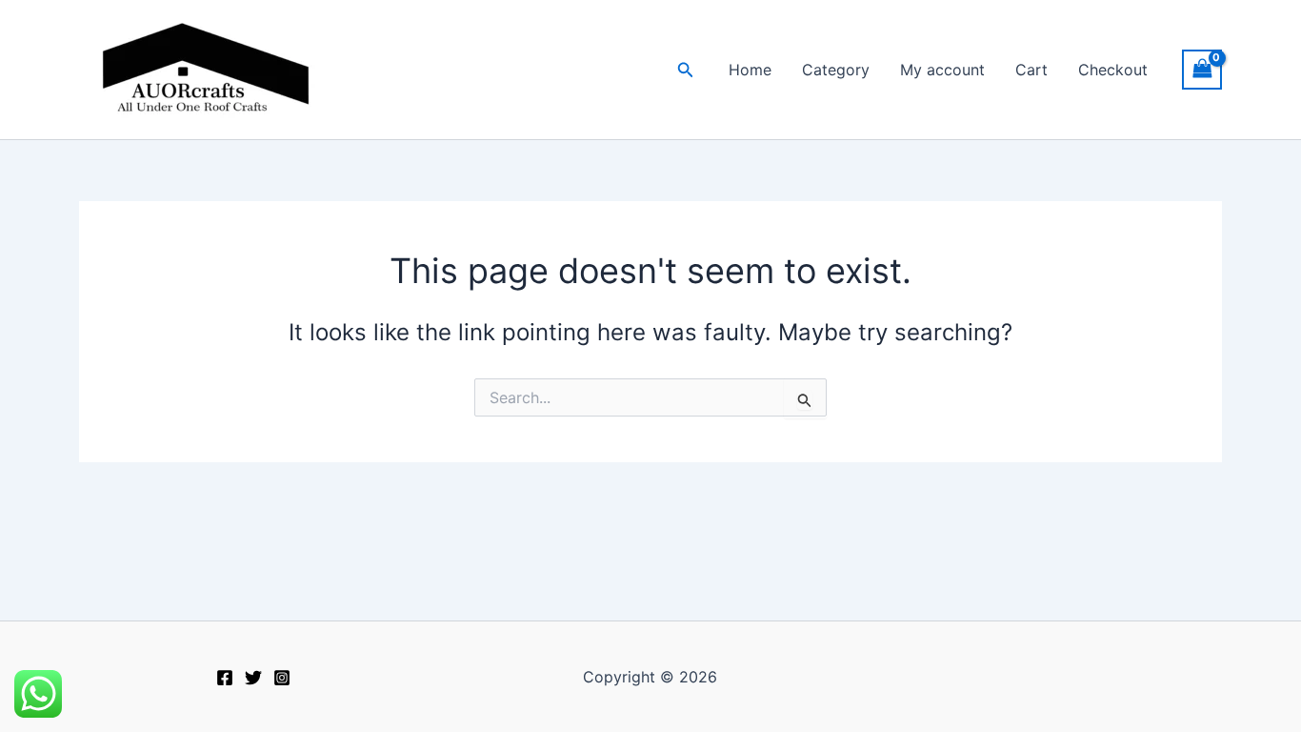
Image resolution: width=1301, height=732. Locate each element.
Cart (1031, 69)
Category (836, 69)
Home (750, 69)
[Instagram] (281, 677)
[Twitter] (253, 677)
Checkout (1113, 69)
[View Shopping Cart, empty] (1202, 69)
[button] (685, 70)
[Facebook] (224, 677)
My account (942, 69)
